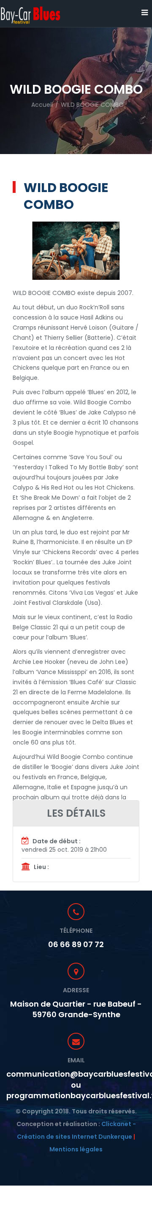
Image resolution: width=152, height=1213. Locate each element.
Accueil (42, 104)
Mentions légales (76, 1149)
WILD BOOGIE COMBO (92, 104)
